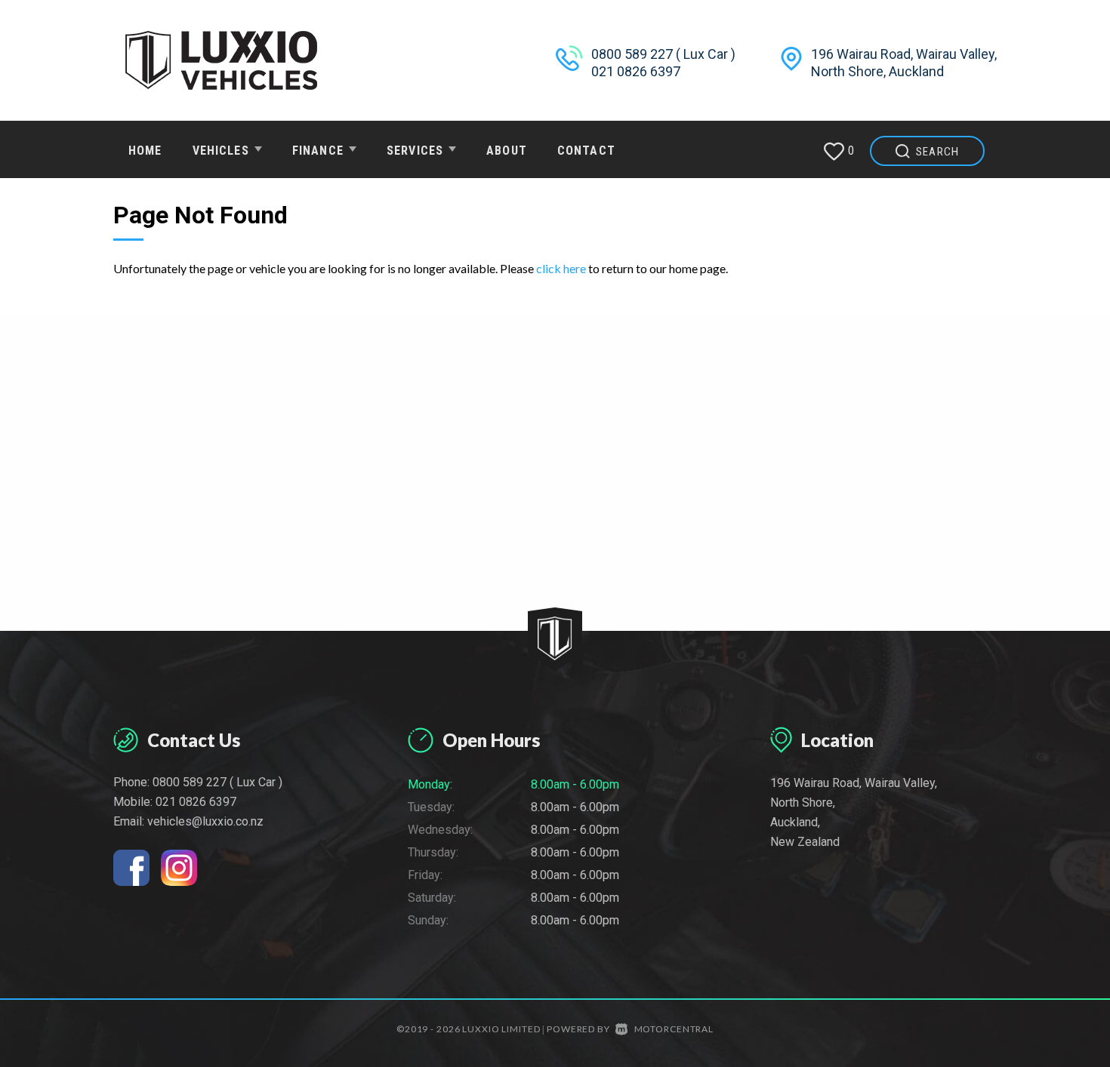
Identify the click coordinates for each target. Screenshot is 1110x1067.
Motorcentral (674, 1029)
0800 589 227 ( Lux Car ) (663, 54)
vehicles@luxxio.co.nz (205, 821)
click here (561, 268)
